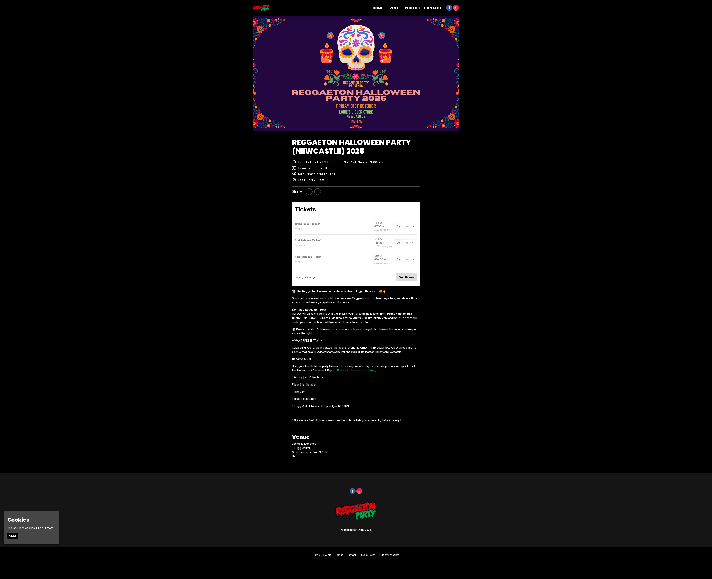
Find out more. (45, 528)
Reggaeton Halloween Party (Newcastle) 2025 (351, 146)
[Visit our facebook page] (449, 8)
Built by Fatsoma (389, 555)
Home (378, 8)
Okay (13, 535)
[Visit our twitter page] (309, 191)
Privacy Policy (367, 554)
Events (394, 8)
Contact (433, 8)
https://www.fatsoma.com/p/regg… (357, 370)
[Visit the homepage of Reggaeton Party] (261, 8)
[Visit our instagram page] (456, 8)
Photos (412, 8)
